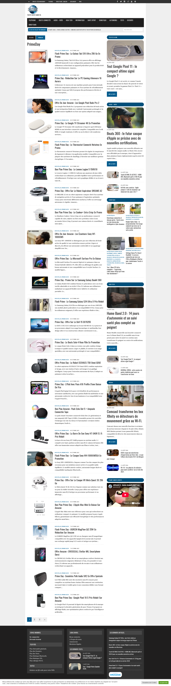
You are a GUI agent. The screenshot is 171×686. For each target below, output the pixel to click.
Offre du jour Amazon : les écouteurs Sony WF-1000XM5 (75, 235)
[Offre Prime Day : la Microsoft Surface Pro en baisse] (40, 268)
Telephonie (32, 20)
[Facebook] (117, 1)
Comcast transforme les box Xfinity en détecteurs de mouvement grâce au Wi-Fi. (125, 416)
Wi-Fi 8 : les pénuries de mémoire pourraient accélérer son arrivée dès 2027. (132, 469)
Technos (50, 1)
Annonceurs (73, 642)
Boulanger (73, 1)
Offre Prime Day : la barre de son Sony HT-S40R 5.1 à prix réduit (78, 435)
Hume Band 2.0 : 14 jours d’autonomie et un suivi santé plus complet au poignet (123, 320)
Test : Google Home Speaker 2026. (91, 667)
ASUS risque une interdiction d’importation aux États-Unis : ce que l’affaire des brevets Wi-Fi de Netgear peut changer (125, 456)
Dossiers (130, 20)
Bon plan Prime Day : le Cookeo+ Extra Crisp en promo (78, 212)
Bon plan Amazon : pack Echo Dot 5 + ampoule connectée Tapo (75, 410)
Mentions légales (75, 644)
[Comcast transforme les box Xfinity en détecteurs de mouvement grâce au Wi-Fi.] (125, 405)
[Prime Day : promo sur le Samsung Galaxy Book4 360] (40, 289)
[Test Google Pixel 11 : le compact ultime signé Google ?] (125, 60)
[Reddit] (128, 1)
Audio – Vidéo (58, 20)
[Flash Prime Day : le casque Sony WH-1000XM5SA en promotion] (40, 465)
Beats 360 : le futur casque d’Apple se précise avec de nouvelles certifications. (124, 138)
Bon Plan (58, 50)
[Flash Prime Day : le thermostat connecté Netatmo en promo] (40, 154)
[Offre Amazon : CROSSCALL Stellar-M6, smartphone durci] (40, 561)
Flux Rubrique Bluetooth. (38, 656)
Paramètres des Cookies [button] (149, 682)
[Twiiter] (121, 1)
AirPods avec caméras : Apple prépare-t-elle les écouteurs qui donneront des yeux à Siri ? (130, 189)
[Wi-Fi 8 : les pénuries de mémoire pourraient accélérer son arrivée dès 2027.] (113, 470)
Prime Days (65, 50)
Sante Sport (92, 20)
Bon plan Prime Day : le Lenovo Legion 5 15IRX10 (76, 169)
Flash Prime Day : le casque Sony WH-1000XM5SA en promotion (78, 457)
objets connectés (45, 20)
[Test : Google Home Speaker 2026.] (75, 669)
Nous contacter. (74, 637)
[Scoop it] (142, 1)
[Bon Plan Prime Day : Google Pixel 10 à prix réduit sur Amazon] (40, 607)
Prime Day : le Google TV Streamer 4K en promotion (77, 123)
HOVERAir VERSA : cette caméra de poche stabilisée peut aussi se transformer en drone (131, 372)
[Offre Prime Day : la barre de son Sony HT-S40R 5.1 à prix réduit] (40, 443)
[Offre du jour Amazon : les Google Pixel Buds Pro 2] (40, 112)
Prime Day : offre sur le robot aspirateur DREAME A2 (78, 190)
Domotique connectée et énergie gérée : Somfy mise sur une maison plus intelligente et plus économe (115, 221)
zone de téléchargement (38, 1)
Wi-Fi (138, 250)
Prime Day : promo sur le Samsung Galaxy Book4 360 (78, 280)
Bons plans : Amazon (61, 1)
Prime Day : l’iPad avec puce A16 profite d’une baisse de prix (78, 385)
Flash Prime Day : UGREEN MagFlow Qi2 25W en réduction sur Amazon (75, 531)
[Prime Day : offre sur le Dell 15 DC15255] (40, 331)
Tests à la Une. (113, 37)
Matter (134, 250)
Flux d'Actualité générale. (38, 649)
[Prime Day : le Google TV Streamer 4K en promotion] (40, 132)
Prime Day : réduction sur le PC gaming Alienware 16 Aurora (78, 79)
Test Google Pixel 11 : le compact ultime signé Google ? (122, 71)
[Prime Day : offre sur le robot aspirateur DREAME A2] (40, 200)
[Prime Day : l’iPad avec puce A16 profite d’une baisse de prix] (40, 393)
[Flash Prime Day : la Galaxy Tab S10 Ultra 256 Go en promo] (40, 63)
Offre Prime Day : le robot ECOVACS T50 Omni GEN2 (78, 362)
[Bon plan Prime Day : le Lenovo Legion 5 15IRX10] (40, 178)
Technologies (119, 263)
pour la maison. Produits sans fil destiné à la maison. (134, 217)
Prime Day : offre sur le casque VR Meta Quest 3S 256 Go (79, 481)
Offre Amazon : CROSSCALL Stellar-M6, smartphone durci (77, 553)
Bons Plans (32, 25)
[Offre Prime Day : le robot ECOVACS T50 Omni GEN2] (40, 372)
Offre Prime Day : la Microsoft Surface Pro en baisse (78, 258)
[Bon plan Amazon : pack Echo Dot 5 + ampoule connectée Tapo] (40, 418)
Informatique (80, 20)
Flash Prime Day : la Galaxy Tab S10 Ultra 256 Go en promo (77, 55)
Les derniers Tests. (76, 649)
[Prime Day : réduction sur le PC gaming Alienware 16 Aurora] (40, 87)
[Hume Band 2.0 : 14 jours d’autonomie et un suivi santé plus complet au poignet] (125, 307)
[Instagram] (124, 1)
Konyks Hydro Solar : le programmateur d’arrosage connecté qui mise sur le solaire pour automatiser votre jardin (134, 226)
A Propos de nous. (75, 639)
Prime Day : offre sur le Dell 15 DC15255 (73, 322)
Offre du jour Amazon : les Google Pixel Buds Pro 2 (77, 102)
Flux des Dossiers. (36, 651)
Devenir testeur (35, 639)
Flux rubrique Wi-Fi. (36, 661)
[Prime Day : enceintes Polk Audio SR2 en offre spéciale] (40, 585)
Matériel (110, 253)
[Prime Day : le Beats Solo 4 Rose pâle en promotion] (40, 351)
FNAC (80, 1)
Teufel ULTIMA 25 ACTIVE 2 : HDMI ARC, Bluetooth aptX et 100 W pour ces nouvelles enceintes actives (131, 176)
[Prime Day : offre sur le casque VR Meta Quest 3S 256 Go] (40, 489)
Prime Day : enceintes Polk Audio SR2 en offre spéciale (79, 576)
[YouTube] (131, 1)
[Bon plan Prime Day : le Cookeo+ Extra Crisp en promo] (40, 221)
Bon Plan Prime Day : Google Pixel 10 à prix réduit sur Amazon (78, 599)
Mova (115, 253)
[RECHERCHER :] (133, 29)
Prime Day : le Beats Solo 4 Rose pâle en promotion (77, 342)
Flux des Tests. (35, 654)
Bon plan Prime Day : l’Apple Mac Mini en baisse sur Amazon (77, 506)
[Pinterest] (135, 1)
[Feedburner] (138, 1)
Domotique (102, 20)
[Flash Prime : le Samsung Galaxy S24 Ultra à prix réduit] (40, 311)
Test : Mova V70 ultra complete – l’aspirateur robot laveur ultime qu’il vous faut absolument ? (116, 270)
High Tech (69, 20)
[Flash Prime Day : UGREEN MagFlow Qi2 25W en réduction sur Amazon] (40, 538)
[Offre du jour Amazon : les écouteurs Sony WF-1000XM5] (40, 243)
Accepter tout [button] (163, 682)
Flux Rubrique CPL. (36, 658)
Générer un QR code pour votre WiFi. (42, 670)
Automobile (113, 20)
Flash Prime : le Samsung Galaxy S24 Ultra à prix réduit (79, 301)
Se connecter (34, 637)
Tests (122, 20)
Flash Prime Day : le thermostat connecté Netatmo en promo (78, 146)
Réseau (111, 382)
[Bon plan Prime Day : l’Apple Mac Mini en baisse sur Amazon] (40, 514)
